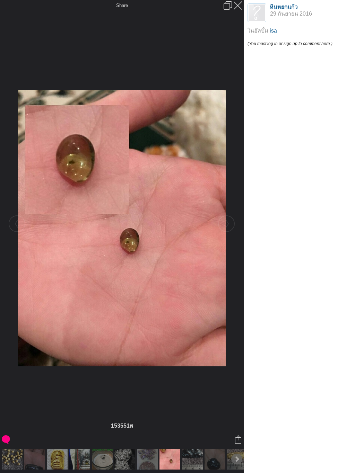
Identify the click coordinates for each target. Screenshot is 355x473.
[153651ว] (80, 459)
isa (273, 31)
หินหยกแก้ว (284, 7)
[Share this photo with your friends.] (238, 439)
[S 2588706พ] (13, 459)
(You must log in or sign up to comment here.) (290, 43)
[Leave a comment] (6, 439)
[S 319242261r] (125, 459)
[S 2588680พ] (193, 459)
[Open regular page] (228, 5)
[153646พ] (103, 459)
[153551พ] (170, 459)
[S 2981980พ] (35, 459)
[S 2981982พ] (216, 459)
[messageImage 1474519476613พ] (58, 459)
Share (122, 5)
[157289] (148, 459)
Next (236, 459)
